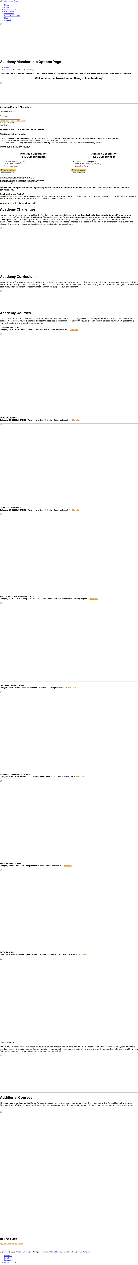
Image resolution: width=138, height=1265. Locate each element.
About (6, 7)
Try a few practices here (11, 1243)
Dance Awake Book (12, 16)
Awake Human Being (24, 1252)
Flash (57, 1252)
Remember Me (8, 123)
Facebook (8, 1256)
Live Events (9, 14)
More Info (74, 330)
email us (33, 180)
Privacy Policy (10, 1262)
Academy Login (10, 9)
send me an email (14, 196)
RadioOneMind (10, 11)
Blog (6, 18)
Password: (4, 116)
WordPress (87, 1252)
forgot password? (18, 121)
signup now (4, 121)
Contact (7, 20)
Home (6, 5)
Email (6, 1258)
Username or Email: (8, 111)
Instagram (8, 1260)
